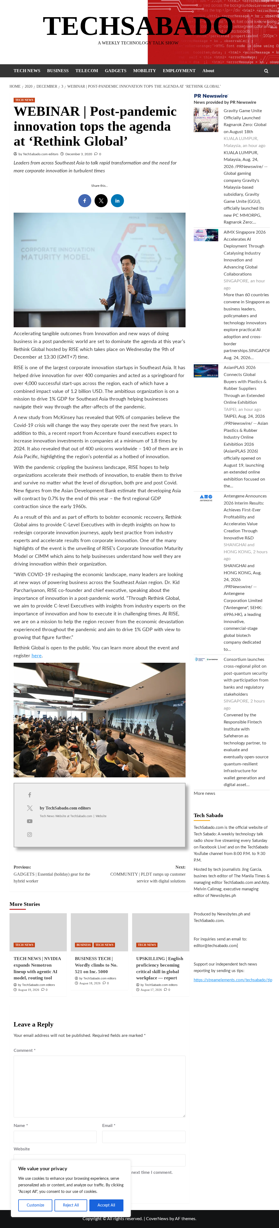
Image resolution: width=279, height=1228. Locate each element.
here (37, 655)
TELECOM (86, 70)
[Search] (266, 71)
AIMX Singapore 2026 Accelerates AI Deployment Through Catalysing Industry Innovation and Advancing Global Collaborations (245, 253)
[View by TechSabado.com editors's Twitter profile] (29, 808)
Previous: (52, 874)
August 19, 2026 (28, 989)
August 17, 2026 (151, 989)
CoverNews (157, 1219)
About (208, 70)
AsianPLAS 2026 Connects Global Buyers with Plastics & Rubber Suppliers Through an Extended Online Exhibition (245, 385)
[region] (71, 1188)
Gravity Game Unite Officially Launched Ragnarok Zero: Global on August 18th (245, 121)
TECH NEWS (27, 70)
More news (204, 793)
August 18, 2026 (90, 983)
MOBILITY (144, 70)
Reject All (71, 1205)
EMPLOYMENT (179, 70)
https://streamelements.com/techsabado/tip (233, 980)
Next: (148, 874)
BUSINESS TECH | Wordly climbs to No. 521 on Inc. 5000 (96, 965)
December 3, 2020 (78, 154)
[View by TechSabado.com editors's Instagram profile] (29, 834)
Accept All (106, 1205)
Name (21, 1125)
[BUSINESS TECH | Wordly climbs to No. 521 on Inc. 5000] (99, 932)
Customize (35, 1205)
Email (109, 1125)
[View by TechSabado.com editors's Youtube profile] (29, 821)
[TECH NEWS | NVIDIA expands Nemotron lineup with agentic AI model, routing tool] (38, 932)
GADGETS (115, 70)
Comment (25, 1050)
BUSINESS (58, 70)
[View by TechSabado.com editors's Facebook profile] (29, 795)
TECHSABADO (138, 26)
